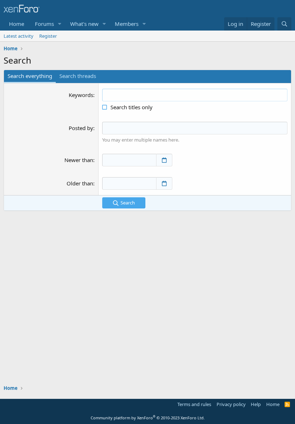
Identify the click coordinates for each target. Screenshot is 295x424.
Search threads (77, 75)
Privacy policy (231, 404)
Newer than (78, 159)
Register (48, 36)
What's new (84, 23)
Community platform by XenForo (148, 417)
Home (16, 23)
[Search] (284, 24)
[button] (60, 24)
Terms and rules (194, 404)
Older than (80, 183)
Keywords (81, 94)
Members (127, 23)
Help (256, 404)
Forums (44, 23)
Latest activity (18, 36)
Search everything (30, 75)
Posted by (81, 128)
